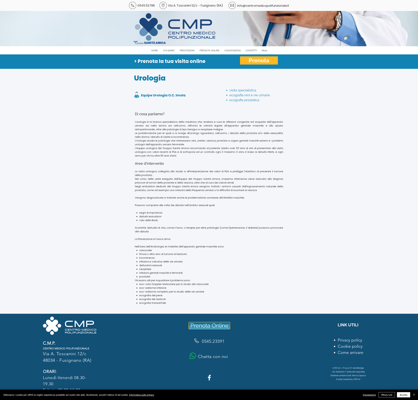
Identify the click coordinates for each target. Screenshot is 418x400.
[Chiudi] (414, 394)
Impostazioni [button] (369, 394)
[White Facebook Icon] (209, 377)
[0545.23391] (196, 340)
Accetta (403, 394)
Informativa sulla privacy (141, 394)
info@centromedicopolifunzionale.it (263, 6)
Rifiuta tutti (386, 394)
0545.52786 (146, 5)
